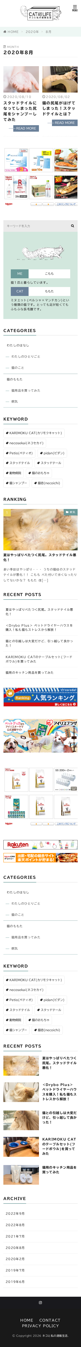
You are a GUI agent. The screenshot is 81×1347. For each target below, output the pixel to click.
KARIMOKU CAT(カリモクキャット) (35, 433)
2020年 (32, 31)
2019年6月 (15, 1281)
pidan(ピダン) (54, 453)
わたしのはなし (18, 345)
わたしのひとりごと (25, 356)
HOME (13, 31)
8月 (49, 31)
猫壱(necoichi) (49, 483)
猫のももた (15, 379)
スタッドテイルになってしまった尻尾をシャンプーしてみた (20, 111)
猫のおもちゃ (41, 473)
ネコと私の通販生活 (55, 1335)
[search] (73, 226)
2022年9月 (15, 1213)
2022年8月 (15, 1225)
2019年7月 (15, 1270)
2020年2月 (15, 1258)
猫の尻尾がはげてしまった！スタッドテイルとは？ (59, 108)
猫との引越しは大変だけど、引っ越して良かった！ (39, 643)
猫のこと (17, 367)
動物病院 (15, 473)
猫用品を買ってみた (25, 390)
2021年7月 (15, 1236)
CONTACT (50, 1320)
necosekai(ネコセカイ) (26, 443)
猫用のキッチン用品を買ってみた (30, 672)
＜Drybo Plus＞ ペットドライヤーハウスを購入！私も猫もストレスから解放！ (39, 627)
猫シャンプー (18, 483)
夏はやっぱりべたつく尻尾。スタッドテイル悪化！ (39, 557)
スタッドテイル (19, 462)
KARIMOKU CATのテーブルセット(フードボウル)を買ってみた (39, 659)
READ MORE (26, 128)
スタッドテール (51, 462)
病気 (14, 401)
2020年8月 (15, 1247)
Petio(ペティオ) (21, 453)
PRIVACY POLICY (40, 1326)
